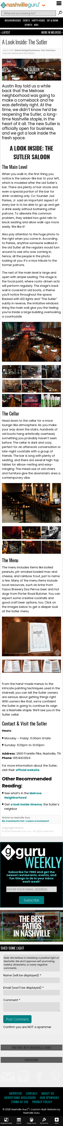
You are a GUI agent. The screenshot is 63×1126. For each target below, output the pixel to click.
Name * (22, 975)
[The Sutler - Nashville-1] (12, 538)
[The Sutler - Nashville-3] (12, 553)
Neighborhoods (13, 20)
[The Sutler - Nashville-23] (12, 406)
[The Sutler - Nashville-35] (12, 377)
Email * (23, 988)
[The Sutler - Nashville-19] (31, 406)
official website (27, 770)
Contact (31, 1093)
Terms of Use (19, 1102)
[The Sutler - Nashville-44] (12, 672)
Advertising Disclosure (27, 50)
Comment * (11, 1000)
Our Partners (48, 50)
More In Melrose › (51, 32)
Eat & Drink (52, 20)
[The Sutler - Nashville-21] (12, 392)
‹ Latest (5, 32)
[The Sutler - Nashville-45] (31, 672)
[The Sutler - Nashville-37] (31, 377)
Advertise (15, 1093)
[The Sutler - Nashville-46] (51, 672)
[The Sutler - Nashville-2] (51, 538)
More (57, 1123)
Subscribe (31, 1060)
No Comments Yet (13, 821)
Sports (28, 24)
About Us (47, 1093)
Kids (36, 24)
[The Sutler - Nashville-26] (51, 392)
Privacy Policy (42, 1102)
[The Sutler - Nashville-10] (31, 538)
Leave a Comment (37, 821)
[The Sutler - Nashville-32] (31, 392)
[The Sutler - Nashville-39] (51, 377)
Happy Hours (38, 20)
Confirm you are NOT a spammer (27, 1027)
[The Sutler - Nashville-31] (51, 406)
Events (26, 20)
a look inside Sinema (26, 804)
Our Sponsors (49, 1097)
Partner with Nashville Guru (31, 1047)
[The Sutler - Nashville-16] (31, 553)
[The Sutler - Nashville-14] (51, 553)
